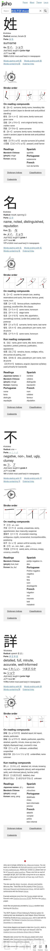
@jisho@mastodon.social (28, 867)
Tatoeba (29, 896)
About (32, 2)
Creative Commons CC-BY (22, 898)
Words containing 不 (11, 481)
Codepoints (12, 179)
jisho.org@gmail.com (12, 869)
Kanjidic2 (24, 884)
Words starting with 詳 (12, 686)
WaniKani (15, 908)
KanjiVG (37, 927)
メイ (9, 234)
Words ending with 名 (33, 247)
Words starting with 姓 (12, 60)
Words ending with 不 (33, 478)
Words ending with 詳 (33, 686)
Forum (25, 2)
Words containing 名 (11, 251)
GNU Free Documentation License (17, 942)
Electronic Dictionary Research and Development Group (23, 887)
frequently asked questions (16, 872)
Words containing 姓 (11, 63)
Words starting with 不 (12, 478)
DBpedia (27, 937)
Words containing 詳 (11, 689)
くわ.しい (13, 668)
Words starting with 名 (12, 247)
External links (28, 63)
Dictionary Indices (14, 172)
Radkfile (39, 884)
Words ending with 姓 (33, 60)
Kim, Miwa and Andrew (31, 865)
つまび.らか (29, 668)
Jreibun (43, 898)
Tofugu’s (31, 906)
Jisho (6, 3)
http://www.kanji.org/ (24, 918)
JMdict (18, 884)
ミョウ (19, 234)
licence (26, 891)
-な (15, 230)
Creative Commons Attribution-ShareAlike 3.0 (28, 939)
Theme (39, 2)
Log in (46, 2)
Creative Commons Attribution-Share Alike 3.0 (18, 932)
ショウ (19, 47)
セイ (9, 47)
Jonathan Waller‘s (25, 946)
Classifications (35, 172)
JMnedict (31, 884)
